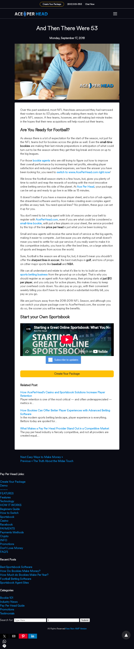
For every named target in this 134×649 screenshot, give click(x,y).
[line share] (67, 646)
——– (4, 490)
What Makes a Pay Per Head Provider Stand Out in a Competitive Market (64, 428)
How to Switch (9, 513)
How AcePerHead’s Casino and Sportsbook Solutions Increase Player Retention (62, 394)
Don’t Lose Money (11, 548)
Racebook (6, 525)
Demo (4, 486)
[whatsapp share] (67, 642)
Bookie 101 (6, 598)
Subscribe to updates (66, 359)
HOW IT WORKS (10, 505)
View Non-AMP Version (76, 628)
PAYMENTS (7, 529)
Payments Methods (12, 532)
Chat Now (89, 4)
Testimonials (7, 613)
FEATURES (7, 493)
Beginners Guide (10, 509)
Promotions (7, 544)
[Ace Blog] (31, 14)
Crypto (4, 536)
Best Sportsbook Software (16, 567)
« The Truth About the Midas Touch (46, 461)
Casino (4, 521)
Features (5, 497)
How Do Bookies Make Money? (20, 571)
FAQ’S (4, 552)
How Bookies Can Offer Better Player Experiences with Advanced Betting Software (65, 412)
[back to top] (126, 635)
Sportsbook (7, 517)
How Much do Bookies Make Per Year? (24, 575)
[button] (115, 14)
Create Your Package (52, 4)
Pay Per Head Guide (12, 606)
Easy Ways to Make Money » (41, 457)
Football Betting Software (15, 579)
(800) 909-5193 (74, 4)
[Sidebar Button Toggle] (115, 14)
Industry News (9, 602)
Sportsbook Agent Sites (14, 583)
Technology (7, 501)
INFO (3, 540)
